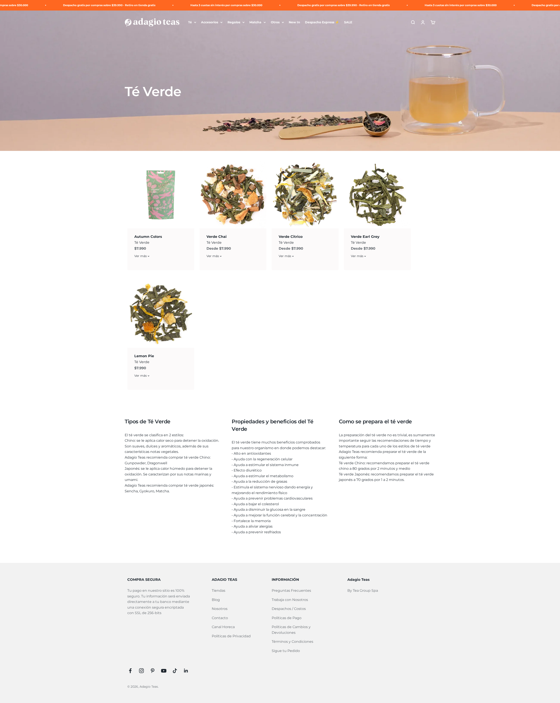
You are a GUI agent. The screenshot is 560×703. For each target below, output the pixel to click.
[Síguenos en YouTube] (164, 671)
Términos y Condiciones (292, 641)
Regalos (234, 22)
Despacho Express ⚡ (322, 22)
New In (294, 22)
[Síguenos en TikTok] (175, 671)
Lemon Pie (144, 356)
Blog (216, 600)
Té (190, 22)
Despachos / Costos (289, 609)
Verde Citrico (291, 237)
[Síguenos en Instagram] (141, 671)
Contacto (220, 618)
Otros (275, 22)
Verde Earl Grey (365, 237)
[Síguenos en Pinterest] (153, 671)
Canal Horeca (223, 627)
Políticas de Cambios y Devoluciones (291, 630)
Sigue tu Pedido (286, 651)
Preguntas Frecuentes (291, 590)
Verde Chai (216, 237)
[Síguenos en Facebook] (130, 671)
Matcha (255, 22)
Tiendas (218, 590)
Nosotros (220, 609)
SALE (348, 22)
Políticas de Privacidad (231, 636)
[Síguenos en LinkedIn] (186, 671)
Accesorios (209, 22)
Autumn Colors (148, 237)
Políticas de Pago (286, 618)
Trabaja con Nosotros (290, 600)
